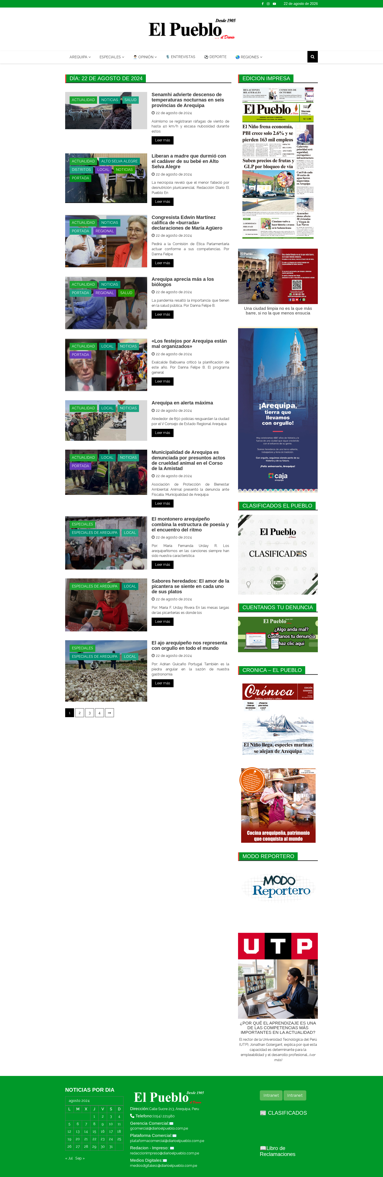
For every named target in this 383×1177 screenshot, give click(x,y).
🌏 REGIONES (247, 57)
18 (119, 1131)
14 (86, 1131)
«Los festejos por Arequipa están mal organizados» (189, 343)
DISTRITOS (81, 170)
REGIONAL (105, 231)
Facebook (263, 3)
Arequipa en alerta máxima (182, 403)
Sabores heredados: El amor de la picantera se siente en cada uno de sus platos (190, 586)
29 (94, 1146)
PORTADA (80, 178)
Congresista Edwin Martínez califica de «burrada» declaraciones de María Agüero (187, 223)
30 (103, 1146)
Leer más (162, 140)
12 (69, 1131)
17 (111, 1131)
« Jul (69, 1158)
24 (111, 1139)
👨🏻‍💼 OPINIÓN (143, 57)
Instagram (268, 3)
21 (86, 1139)
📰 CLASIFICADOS (283, 1113)
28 (86, 1146)
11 (119, 1124)
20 (78, 1139)
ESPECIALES (110, 57)
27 (78, 1146)
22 (94, 1139)
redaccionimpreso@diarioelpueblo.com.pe (164, 1153)
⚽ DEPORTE (215, 57)
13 (78, 1131)
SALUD (131, 100)
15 (94, 1131)
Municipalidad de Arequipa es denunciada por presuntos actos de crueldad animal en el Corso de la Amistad (188, 460)
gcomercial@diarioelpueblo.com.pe (159, 1128)
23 (103, 1139)
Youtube (274, 3)
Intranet (271, 1095)
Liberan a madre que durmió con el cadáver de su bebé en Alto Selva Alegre (189, 161)
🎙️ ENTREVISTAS (180, 57)
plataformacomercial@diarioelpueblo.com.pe (167, 1141)
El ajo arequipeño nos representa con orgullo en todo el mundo (189, 645)
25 (119, 1139)
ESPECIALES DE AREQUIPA (94, 533)
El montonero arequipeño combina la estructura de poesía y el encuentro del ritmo (190, 524)
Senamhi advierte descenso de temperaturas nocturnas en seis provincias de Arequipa (188, 100)
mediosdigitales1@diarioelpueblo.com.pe (163, 1165)
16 (103, 1131)
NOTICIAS (109, 100)
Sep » (80, 1158)
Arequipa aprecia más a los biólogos (183, 281)
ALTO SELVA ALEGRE (119, 161)
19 (69, 1139)
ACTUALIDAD (83, 100)
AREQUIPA (78, 57)
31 (111, 1146)
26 (69, 1146)
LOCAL (103, 170)
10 (111, 1124)
